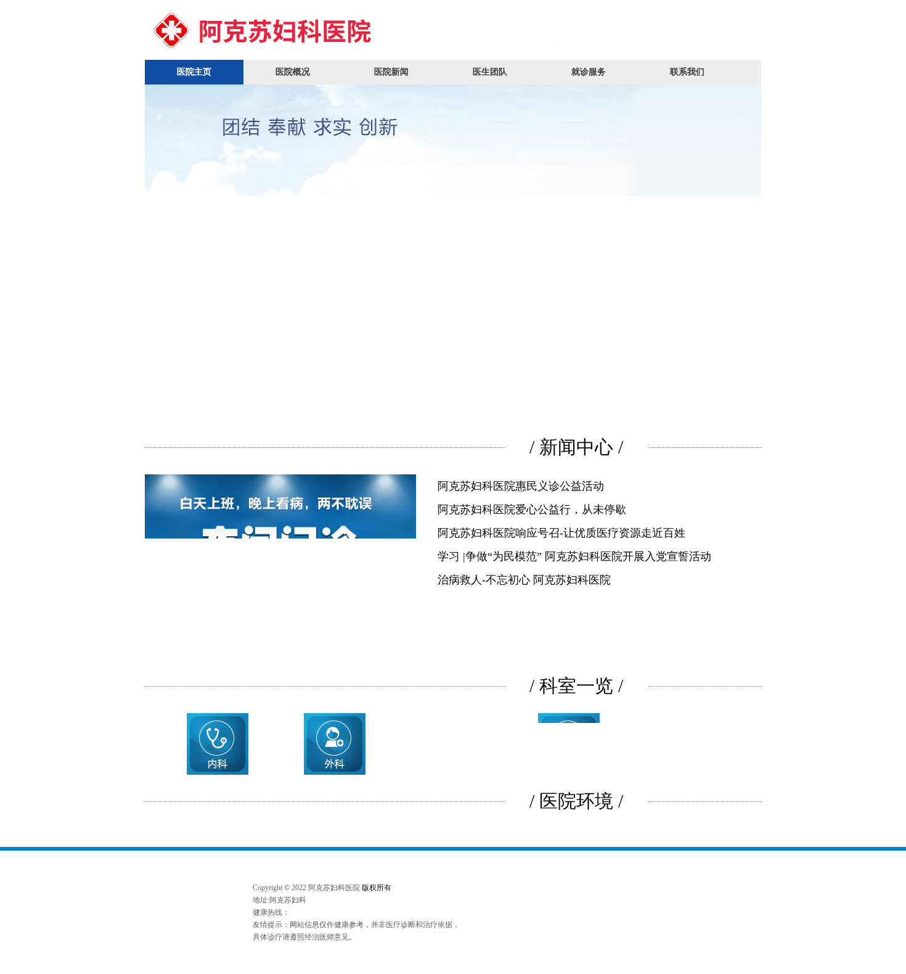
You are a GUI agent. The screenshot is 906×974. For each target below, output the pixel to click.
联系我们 (687, 71)
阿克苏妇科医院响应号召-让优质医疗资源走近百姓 (561, 533)
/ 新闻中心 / (576, 447)
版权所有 (376, 887)
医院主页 (194, 71)
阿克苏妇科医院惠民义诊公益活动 (521, 486)
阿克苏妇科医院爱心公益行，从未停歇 (532, 509)
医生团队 (490, 71)
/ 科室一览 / (576, 685)
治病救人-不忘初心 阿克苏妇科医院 (524, 580)
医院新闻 (391, 71)
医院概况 (292, 71)
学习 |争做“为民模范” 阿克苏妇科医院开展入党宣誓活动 (574, 556)
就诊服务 (588, 71)
